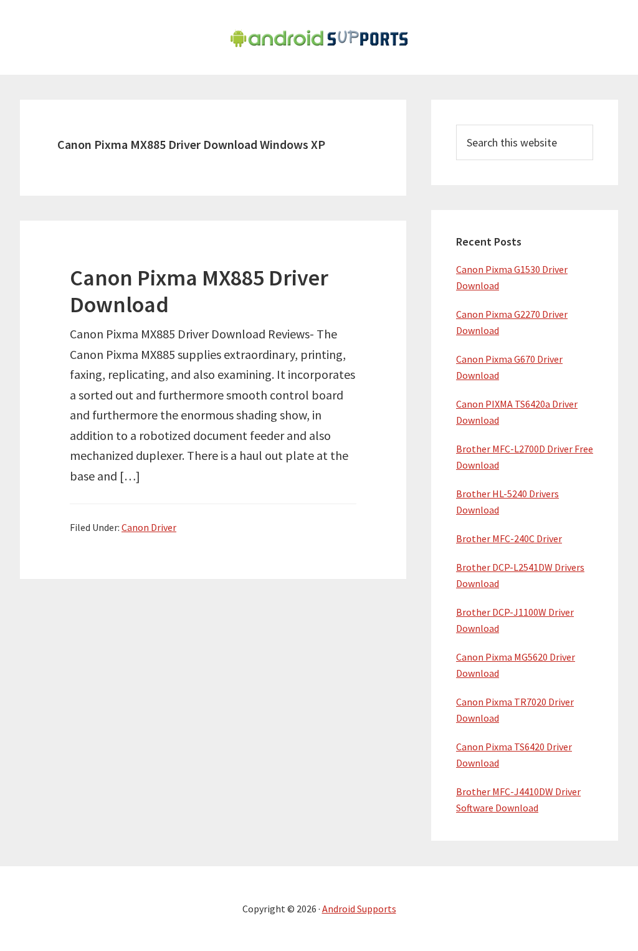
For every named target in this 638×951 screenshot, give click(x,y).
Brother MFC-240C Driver (509, 538)
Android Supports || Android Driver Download (319, 37)
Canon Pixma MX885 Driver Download (199, 291)
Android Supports (359, 908)
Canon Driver (148, 527)
